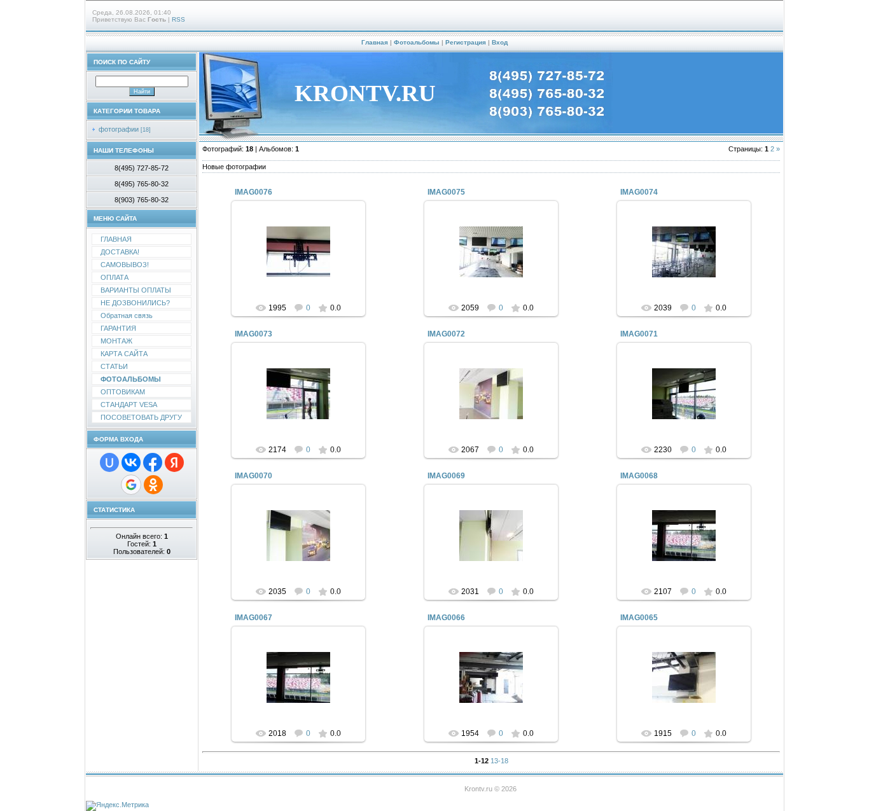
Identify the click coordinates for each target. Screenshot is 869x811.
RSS (178, 19)
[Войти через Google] (131, 485)
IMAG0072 (446, 333)
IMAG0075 (446, 192)
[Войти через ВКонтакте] (131, 462)
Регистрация (465, 42)
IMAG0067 (253, 617)
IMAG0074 (639, 192)
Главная (374, 42)
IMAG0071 (639, 333)
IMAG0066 (446, 617)
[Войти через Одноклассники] (153, 484)
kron (304, 262)
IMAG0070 (253, 475)
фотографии (119, 129)
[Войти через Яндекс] (174, 462)
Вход (500, 42)
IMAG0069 (446, 475)
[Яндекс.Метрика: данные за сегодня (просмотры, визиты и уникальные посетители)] (117, 806)
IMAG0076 (253, 192)
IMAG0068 (639, 475)
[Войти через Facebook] (152, 462)
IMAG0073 (253, 333)
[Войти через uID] (109, 462)
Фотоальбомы (417, 42)
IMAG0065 (639, 617)
